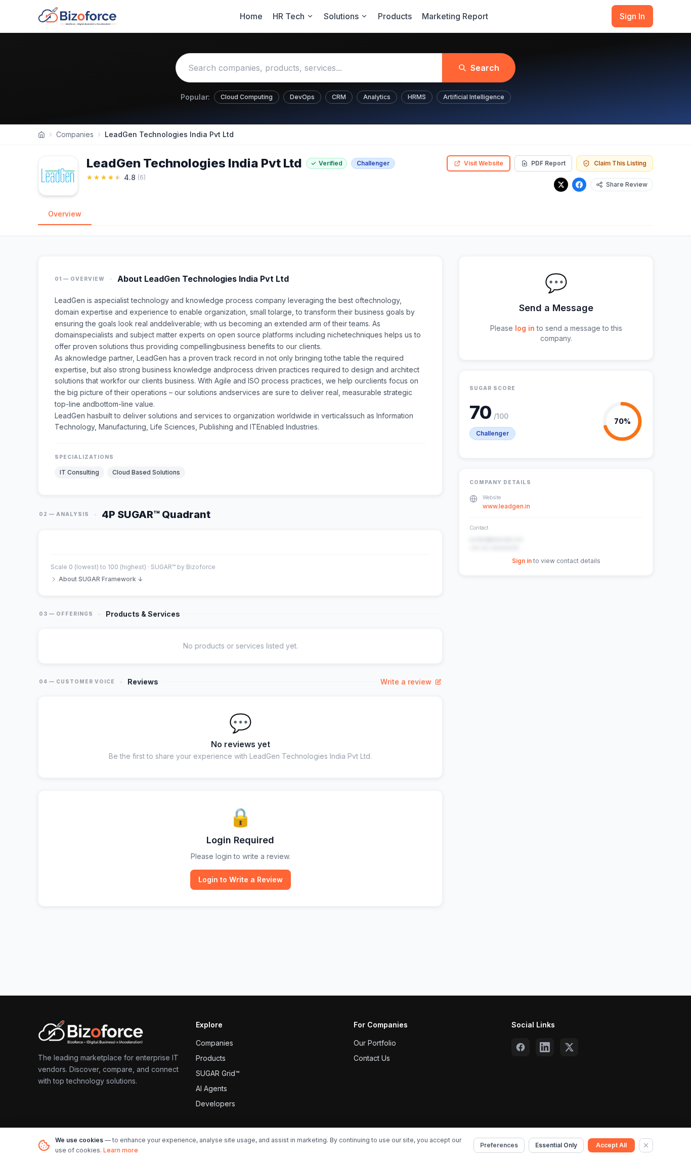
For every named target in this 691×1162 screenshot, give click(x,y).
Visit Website (483, 163)
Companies (75, 134)
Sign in (522, 561)
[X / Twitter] (561, 185)
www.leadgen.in (506, 506)
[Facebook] (579, 185)
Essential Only (556, 1145)
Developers (215, 1103)
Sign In (632, 16)
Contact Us (372, 1058)
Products (395, 16)
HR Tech (289, 16)
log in (525, 328)
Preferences (499, 1145)
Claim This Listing (620, 163)
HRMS (417, 97)
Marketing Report (455, 16)
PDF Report (548, 163)
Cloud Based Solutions (146, 472)
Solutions (341, 16)
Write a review (405, 681)
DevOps (302, 97)
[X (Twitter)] (569, 1047)
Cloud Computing (247, 97)
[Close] (646, 1145)
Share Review (626, 184)
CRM (339, 97)
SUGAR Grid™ (218, 1073)
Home (251, 16)
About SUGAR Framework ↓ (101, 579)
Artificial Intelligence (473, 97)
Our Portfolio (375, 1043)
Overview (64, 213)
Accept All (611, 1145)
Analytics (377, 97)
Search (484, 68)
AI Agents (211, 1088)
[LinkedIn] (545, 1047)
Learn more (120, 1150)
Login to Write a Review (240, 879)
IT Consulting (79, 472)
